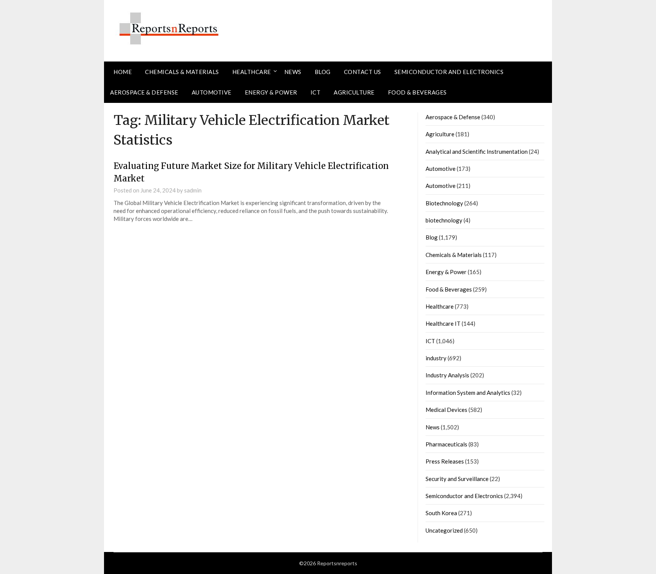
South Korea (441, 512)
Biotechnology (444, 203)
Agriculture (354, 92)
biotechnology (444, 220)
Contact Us (362, 71)
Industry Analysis (447, 375)
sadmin (193, 190)
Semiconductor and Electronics (449, 71)
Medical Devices (446, 409)
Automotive (212, 92)
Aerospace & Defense (144, 92)
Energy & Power (271, 92)
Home (123, 71)
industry (436, 358)
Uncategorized (444, 530)
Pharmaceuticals (446, 444)
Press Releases (445, 461)
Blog (323, 71)
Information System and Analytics (468, 392)
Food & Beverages (417, 92)
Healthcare (251, 71)
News (292, 71)
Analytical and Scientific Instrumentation (477, 151)
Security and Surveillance (457, 478)
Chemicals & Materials (182, 71)
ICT (316, 92)
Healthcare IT (443, 323)
